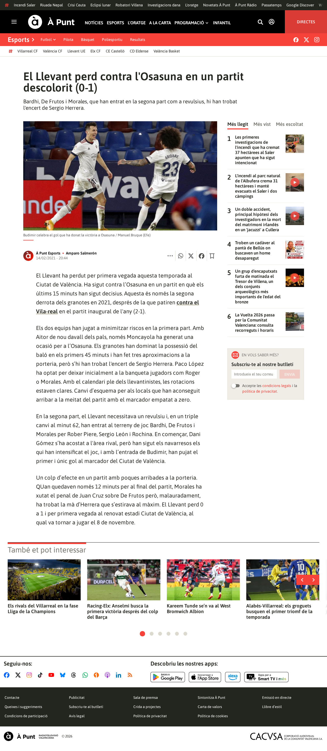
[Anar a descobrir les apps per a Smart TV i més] (266, 677)
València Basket (167, 51)
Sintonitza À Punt (211, 697)
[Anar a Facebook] (7, 675)
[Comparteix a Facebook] (201, 256)
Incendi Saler (24, 5)
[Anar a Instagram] (30, 675)
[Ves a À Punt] (51, 22)
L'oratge (191, 5)
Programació (189, 22)
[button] (142, 633)
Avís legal (77, 716)
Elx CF (95, 51)
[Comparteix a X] (191, 256)
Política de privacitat (150, 716)
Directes (306, 21)
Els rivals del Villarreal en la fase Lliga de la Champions (43, 608)
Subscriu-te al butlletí (86, 707)
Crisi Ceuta (77, 5)
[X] (306, 39)
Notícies (94, 22)
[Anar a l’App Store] (205, 677)
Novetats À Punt (216, 5)
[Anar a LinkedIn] (119, 675)
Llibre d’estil (272, 707)
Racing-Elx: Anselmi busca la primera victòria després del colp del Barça (122, 611)
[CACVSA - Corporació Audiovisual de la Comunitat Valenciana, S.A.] (286, 736)
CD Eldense (139, 51)
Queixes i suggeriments (23, 707)
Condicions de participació (26, 716)
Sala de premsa (145, 697)
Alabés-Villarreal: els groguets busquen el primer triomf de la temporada (279, 611)
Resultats (137, 39)
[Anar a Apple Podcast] (108, 675)
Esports (115, 22)
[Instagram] (316, 39)
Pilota (68, 39)
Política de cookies (213, 716)
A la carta (160, 22)
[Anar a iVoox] (97, 675)
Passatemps (272, 5)
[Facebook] (296, 39)
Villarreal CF (27, 51)
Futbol (46, 39)
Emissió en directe (276, 697)
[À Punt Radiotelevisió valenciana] (31, 736)
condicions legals (276, 385)
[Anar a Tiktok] (41, 675)
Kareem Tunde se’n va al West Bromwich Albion (199, 608)
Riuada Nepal (51, 5)
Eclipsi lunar (100, 5)
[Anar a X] (19, 675)
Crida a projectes (147, 707)
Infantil (222, 22)
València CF (52, 51)
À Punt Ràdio (246, 5)
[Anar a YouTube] (52, 675)
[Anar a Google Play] (167, 677)
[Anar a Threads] (75, 675)
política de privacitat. (260, 391)
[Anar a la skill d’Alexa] (232, 677)
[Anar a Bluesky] (63, 675)
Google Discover (300, 5)
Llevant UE (76, 51)
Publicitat (77, 697)
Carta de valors (210, 707)
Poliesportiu (112, 39)
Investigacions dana (164, 5)
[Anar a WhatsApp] (86, 675)
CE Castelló (115, 51)
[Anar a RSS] (131, 675)
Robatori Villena (129, 5)
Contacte (12, 697)
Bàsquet (87, 39)
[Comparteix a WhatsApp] (181, 256)
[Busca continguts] (260, 22)
